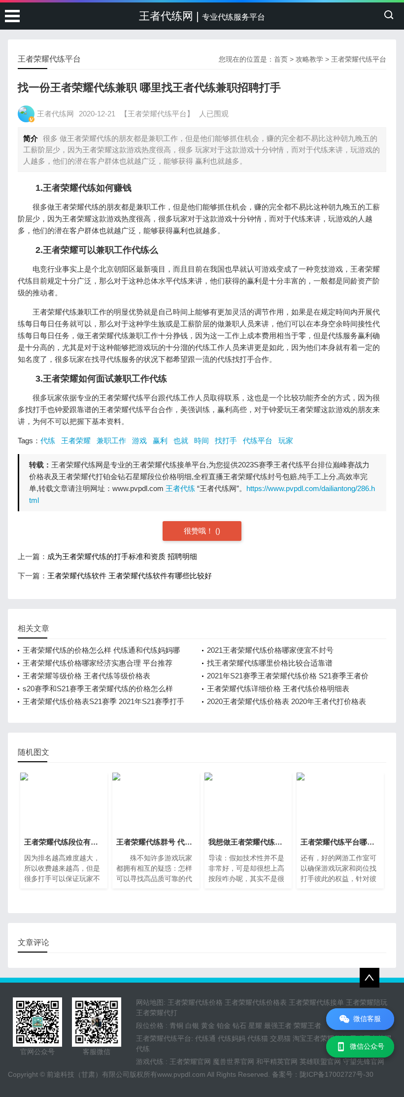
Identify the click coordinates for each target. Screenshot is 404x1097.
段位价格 (150, 1025)
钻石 (239, 1025)
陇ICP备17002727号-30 (336, 1074)
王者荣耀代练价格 (195, 1002)
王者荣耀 (76, 440)
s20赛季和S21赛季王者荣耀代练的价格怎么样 (98, 688)
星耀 (255, 1025)
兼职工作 (111, 440)
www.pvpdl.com (181, 1074)
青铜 (176, 1025)
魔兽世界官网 (233, 1061)
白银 (192, 1025)
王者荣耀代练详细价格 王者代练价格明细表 (278, 688)
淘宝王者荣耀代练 (320, 1038)
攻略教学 (309, 59)
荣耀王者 (307, 1025)
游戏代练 (150, 1061)
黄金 (208, 1025)
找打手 (226, 440)
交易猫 (280, 1038)
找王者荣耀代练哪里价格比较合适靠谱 (270, 663)
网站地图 (150, 1002)
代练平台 (257, 440)
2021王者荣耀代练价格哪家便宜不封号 (270, 650)
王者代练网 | (202, 16)
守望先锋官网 (363, 1061)
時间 (201, 440)
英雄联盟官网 (320, 1061)
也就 (180, 440)
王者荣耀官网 (190, 1061)
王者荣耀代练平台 (358, 59)
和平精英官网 (277, 1061)
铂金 (224, 1025)
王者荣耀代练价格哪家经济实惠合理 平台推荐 (97, 663)
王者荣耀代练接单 (316, 1002)
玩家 (285, 440)
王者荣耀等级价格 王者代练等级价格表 (86, 676)
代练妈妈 (231, 1038)
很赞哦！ (199, 531)
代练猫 (257, 1038)
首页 (281, 59)
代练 (47, 440)
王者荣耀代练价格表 (256, 1002)
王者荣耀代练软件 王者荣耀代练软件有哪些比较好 (129, 575)
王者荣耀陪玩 (366, 1002)
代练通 (205, 1038)
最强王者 (278, 1025)
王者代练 (180, 488)
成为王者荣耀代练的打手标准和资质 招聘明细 (122, 556)
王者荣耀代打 (156, 1013)
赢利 (160, 440)
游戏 (139, 440)
